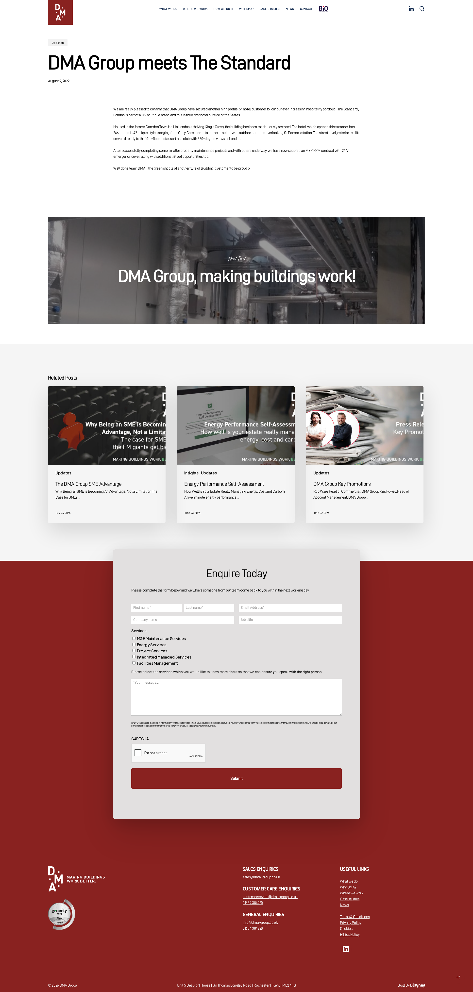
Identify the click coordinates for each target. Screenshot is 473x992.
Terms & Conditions (355, 917)
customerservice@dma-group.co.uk (270, 897)
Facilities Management (157, 663)
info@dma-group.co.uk (260, 922)
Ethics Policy (350, 935)
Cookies (346, 929)
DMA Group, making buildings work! (236, 270)
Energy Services (151, 644)
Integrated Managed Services (164, 657)
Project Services (152, 650)
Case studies (349, 899)
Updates (58, 43)
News (344, 905)
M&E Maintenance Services (161, 638)
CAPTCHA (140, 739)
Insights (191, 472)
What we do (349, 881)
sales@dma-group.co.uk (261, 877)
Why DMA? (348, 887)
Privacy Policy (350, 923)
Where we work (351, 893)
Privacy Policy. (209, 726)
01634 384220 (253, 903)
